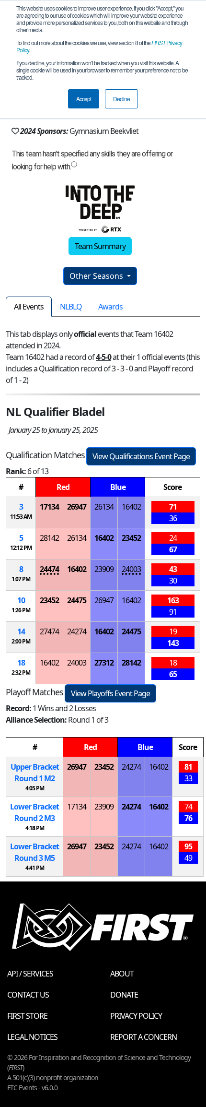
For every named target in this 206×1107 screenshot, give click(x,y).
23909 (104, 569)
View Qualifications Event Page (141, 456)
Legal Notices (32, 1037)
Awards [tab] (110, 306)
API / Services (30, 973)
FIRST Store (27, 1016)
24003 (131, 569)
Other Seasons (97, 276)
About (122, 973)
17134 (49, 506)
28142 (49, 538)
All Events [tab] (29, 306)
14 (21, 631)
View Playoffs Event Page (110, 693)
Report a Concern (143, 1037)
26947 (76, 506)
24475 (76, 600)
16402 (131, 506)
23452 (131, 538)
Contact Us (28, 994)
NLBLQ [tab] (71, 306)
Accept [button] (83, 99)
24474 (49, 569)
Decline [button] (121, 99)
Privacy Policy (136, 1016)
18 (21, 662)
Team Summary (100, 246)
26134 (104, 506)
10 (21, 600)
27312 (104, 662)
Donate (124, 994)
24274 (76, 631)
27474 (49, 631)
